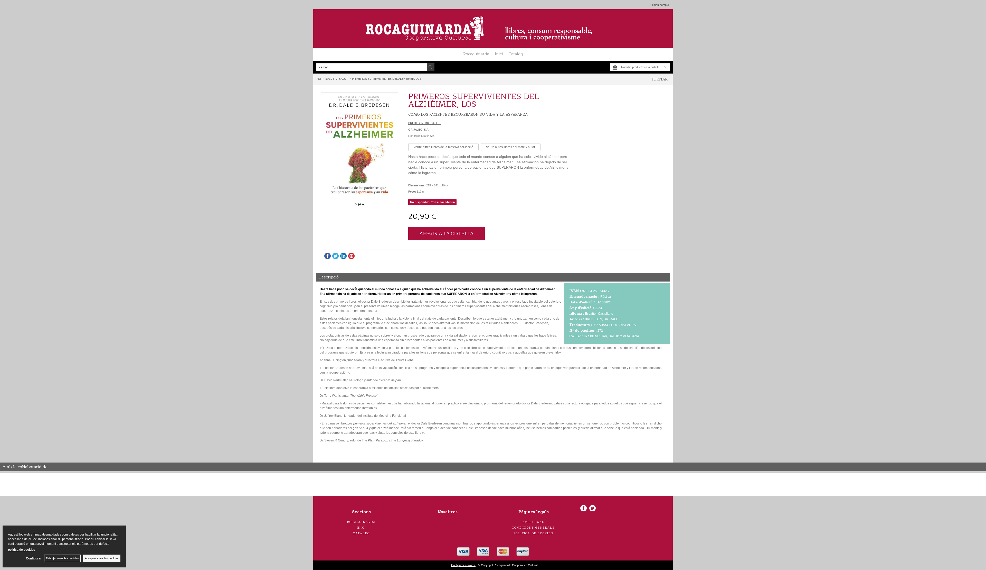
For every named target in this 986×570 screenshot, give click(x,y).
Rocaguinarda (476, 54)
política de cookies (21, 549)
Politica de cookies (533, 533)
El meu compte (659, 4)
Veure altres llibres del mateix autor (510, 147)
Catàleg (515, 54)
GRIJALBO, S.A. (418, 129)
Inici (499, 54)
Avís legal (534, 522)
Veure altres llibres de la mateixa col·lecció (443, 147)
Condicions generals (533, 527)
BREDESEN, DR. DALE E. (424, 123)
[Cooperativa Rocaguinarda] (493, 28)
